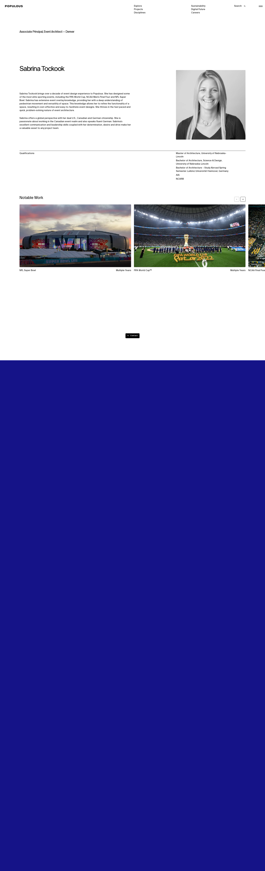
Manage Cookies (200, 859)
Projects (138, 9)
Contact (138, 441)
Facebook (196, 434)
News (137, 437)
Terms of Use (84, 859)
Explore (138, 6)
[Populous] (14, 6)
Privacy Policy (26, 859)
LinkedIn (195, 431)
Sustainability (198, 6)
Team (79, 434)
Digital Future (198, 9)
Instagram (226, 431)
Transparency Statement (147, 859)
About (80, 431)
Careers (195, 13)
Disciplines (140, 13)
